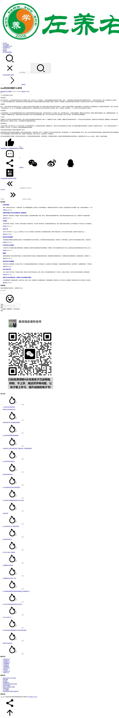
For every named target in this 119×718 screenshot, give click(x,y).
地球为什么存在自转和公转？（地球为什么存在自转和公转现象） (17, 277)
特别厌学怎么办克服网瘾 (8, 261)
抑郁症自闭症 (6, 682)
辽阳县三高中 (6, 688)
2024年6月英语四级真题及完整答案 (10, 435)
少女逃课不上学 (6, 671)
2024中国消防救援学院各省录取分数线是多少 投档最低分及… (16, 591)
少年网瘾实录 (6, 660)
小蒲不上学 (5, 669)
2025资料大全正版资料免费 (9, 407)
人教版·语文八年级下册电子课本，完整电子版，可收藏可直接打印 (17, 448)
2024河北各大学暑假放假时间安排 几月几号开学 (13, 500)
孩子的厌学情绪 (6, 685)
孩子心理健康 (6, 44)
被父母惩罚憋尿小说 (7, 539)
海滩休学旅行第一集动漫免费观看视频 (11, 422)
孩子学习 (5, 49)
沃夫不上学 (5, 228)
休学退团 (5, 220)
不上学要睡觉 (6, 689)
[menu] (0, 1)
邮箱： (2, 306)
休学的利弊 (5, 513)
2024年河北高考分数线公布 (9, 461)
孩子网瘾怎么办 (6, 47)
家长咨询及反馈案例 (7, 52)
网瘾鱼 (4, 253)
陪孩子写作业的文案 (7, 643)
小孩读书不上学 (6, 659)
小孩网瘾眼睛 (6, 663)
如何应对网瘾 (6, 204)
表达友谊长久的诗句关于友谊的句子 (11, 691)
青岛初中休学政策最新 (8, 237)
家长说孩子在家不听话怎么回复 (10, 683)
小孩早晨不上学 (6, 668)
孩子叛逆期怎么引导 (7, 46)
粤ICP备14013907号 (33, 696)
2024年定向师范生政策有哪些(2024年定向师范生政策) (14, 630)
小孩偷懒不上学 (6, 662)
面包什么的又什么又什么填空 (9, 678)
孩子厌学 (5, 43)
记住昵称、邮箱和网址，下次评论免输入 (11, 309)
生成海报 (21, 167)
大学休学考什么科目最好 (8, 245)
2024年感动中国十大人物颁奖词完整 (11, 526)
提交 (2, 310)
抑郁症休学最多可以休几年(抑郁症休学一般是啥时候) (14, 212)
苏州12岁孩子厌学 (7, 269)
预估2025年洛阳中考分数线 (9, 686)
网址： (1, 307)
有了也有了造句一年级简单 (9, 552)
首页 (8, 74)
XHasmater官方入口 (7, 617)
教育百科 (5, 50)
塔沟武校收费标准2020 (8, 474)
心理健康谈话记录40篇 (8, 565)
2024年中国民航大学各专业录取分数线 (11, 487)
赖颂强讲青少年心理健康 (5, 91)
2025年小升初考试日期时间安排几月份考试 (12, 604)
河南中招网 (5, 679)
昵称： (2, 304)
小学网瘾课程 (6, 666)
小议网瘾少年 (6, 665)
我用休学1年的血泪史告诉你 (9, 409)
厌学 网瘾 (5, 681)
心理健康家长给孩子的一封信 (9, 578)
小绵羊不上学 (6, 672)
